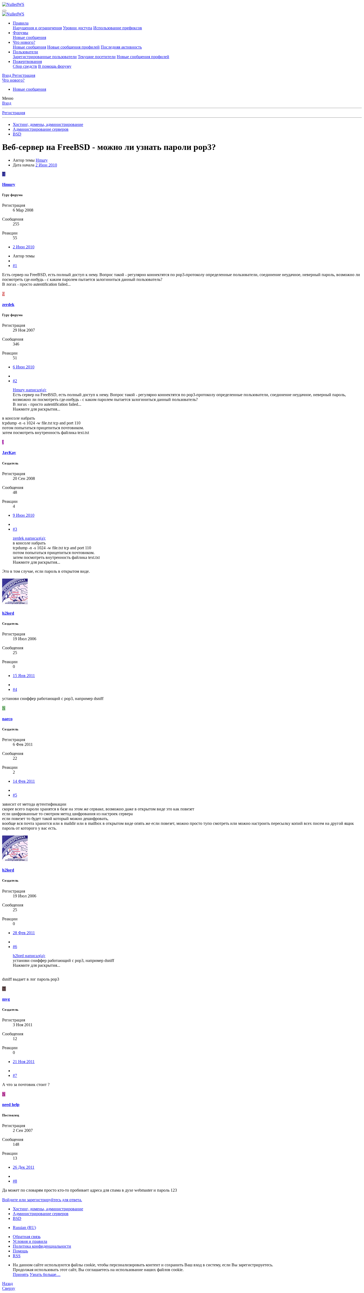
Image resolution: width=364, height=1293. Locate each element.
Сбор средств (25, 66)
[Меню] (4, 10)
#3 (15, 529)
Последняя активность (121, 47)
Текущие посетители (97, 56)
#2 (15, 381)
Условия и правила (30, 1241)
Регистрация (13, 112)
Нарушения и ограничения (37, 28)
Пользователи (25, 52)
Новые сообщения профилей (73, 47)
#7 (15, 1075)
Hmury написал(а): (29, 390)
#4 (15, 689)
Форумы (20, 32)
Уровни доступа (77, 28)
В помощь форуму (54, 66)
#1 (15, 265)
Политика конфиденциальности (42, 1246)
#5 (15, 795)
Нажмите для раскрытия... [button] (36, 409)
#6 (15, 946)
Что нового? (24, 42)
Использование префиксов (117, 28)
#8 (15, 1181)
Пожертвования (27, 61)
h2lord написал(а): (29, 955)
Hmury (42, 160)
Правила (21, 23)
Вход (6, 103)
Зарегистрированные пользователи (45, 56)
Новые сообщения (29, 37)
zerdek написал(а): (29, 538)
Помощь (20, 1251)
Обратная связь (27, 1236)
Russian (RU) (24, 1227)
